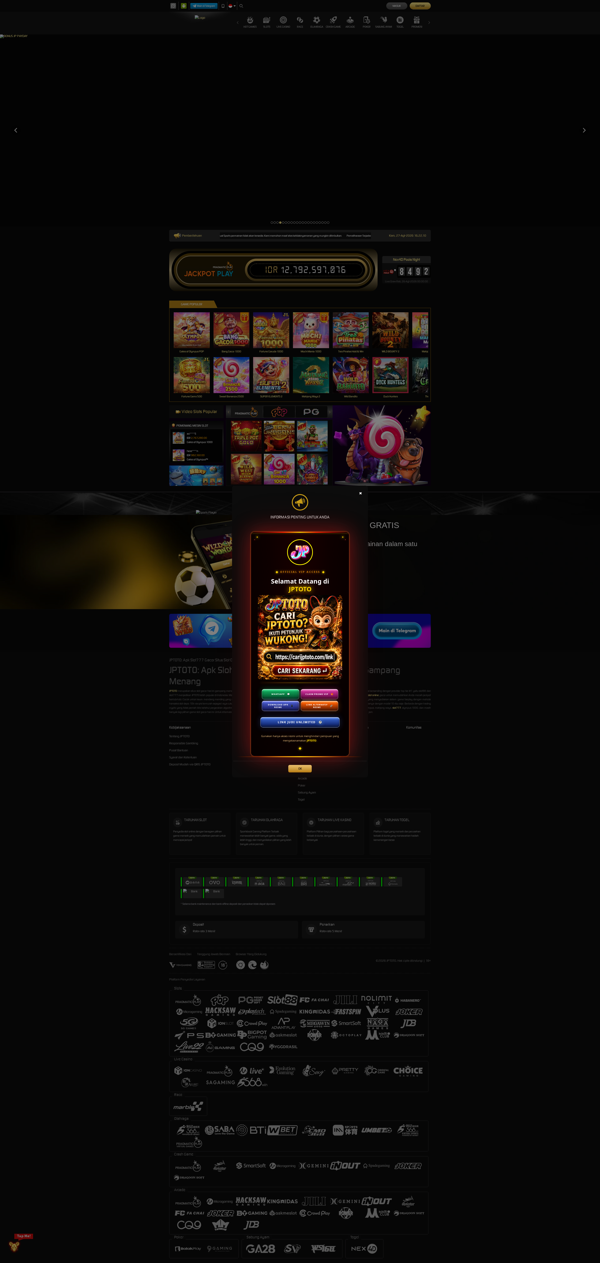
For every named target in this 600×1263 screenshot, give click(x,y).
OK (300, 769)
